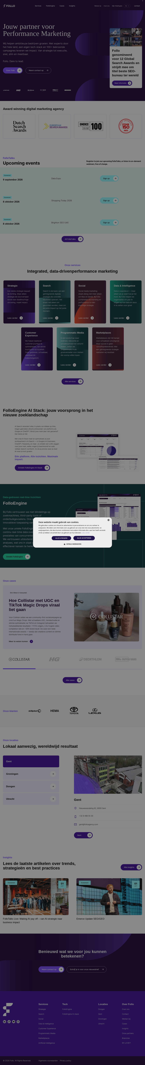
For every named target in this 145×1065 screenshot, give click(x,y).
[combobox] (108, 520)
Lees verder (86, 533)
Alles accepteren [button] (84, 538)
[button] (72, 544)
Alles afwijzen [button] (61, 538)
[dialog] (72, 532)
